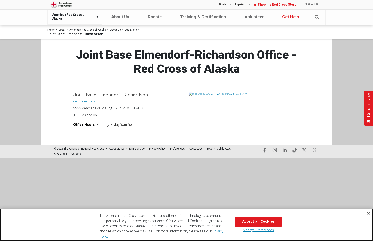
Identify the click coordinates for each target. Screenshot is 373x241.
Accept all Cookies (258, 221)
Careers (76, 153)
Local (62, 29)
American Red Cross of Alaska (87, 29)
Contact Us (196, 148)
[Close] (368, 213)
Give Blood (60, 153)
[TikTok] (294, 151)
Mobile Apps (224, 148)
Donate (155, 16)
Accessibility (116, 148)
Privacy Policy (157, 148)
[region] (186, 225)
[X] (304, 151)
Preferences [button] (177, 148)
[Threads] (314, 151)
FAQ (209, 148)
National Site (312, 4)
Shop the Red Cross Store (277, 4)
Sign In (223, 4)
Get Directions (84, 101)
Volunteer (254, 16)
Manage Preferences (258, 230)
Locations (131, 29)
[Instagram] (274, 151)
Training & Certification (203, 16)
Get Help (290, 16)
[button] (317, 17)
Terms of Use (137, 148)
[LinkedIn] (284, 151)
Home (51, 29)
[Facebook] (264, 151)
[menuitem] (73, 17)
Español (240, 4)
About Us (120, 16)
